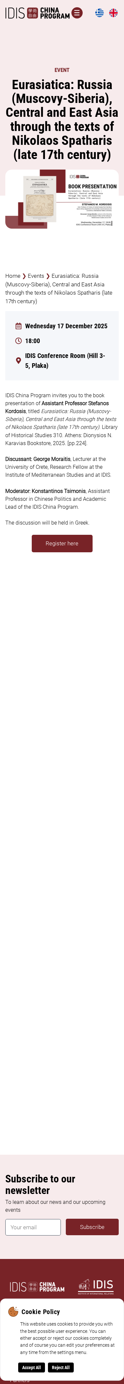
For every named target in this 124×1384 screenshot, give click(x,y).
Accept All (31, 1367)
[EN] (113, 16)
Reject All (61, 1367)
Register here (62, 543)
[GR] (99, 16)
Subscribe (92, 1227)
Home (13, 276)
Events (36, 276)
